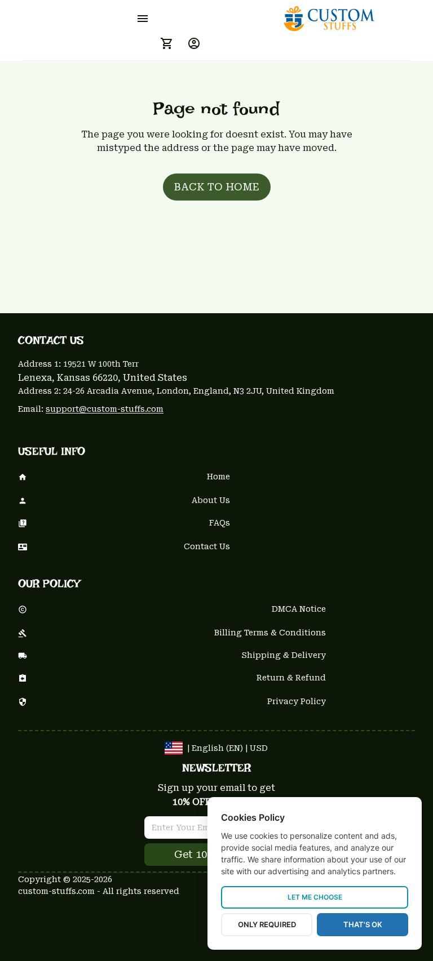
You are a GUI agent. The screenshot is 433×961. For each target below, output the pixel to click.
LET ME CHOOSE (315, 897)
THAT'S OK (362, 924)
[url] (105, 409)
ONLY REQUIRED (267, 924)
